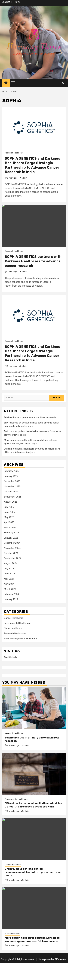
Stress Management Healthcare (20, 638)
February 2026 (11, 471)
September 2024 (12, 558)
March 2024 (10, 589)
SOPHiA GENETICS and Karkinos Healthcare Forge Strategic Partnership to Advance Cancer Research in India (32, 165)
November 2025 (12, 486)
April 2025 (9, 522)
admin (24, 178)
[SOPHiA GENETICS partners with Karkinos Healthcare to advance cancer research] (34, 226)
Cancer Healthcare (13, 618)
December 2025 (12, 481)
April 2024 (9, 583)
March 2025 (10, 527)
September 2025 (12, 496)
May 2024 (9, 578)
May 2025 (9, 517)
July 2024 (9, 568)
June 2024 (9, 573)
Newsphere (44, 959)
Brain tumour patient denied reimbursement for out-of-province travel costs (33, 872)
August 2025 (10, 501)
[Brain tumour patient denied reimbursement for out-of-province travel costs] (34, 839)
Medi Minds (10, 657)
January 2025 (11, 537)
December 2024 (12, 542)
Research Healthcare (14, 153)
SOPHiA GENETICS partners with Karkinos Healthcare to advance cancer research (33, 261)
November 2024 (12, 548)
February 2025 (11, 532)
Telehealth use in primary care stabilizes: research (30, 417)
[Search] (63, 83)
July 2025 (9, 507)
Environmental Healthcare (17, 623)
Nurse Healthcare (13, 628)
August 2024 (10, 563)
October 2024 (11, 553)
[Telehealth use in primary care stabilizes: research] (34, 708)
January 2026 (11, 476)
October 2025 (11, 491)
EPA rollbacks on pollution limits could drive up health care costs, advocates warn (33, 805)
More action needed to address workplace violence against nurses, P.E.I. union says (32, 939)
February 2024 (11, 594)
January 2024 (11, 599)
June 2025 (9, 512)
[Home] (6, 83)
